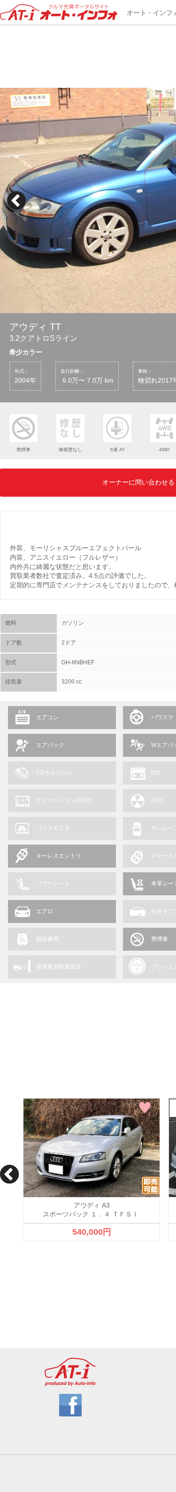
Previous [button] (16, 200)
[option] (91, 1170)
